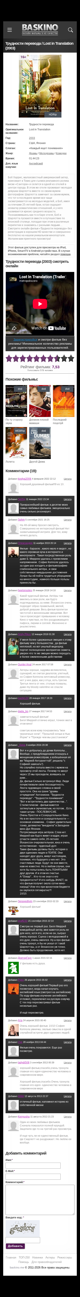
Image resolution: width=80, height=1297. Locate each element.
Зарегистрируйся (25, 339)
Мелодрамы (46, 153)
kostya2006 (24, 478)
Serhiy (21, 499)
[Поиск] (70, 30)
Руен (21, 979)
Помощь (23, 1262)
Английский (36, 163)
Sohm (21, 519)
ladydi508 (23, 1062)
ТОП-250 (24, 1257)
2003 (32, 138)
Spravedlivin (25, 901)
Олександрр (25, 543)
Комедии (61, 153)
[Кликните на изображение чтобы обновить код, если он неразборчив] (23, 1221)
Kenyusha (24, 1116)
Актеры (50, 1257)
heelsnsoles (25, 590)
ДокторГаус (25, 957)
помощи (65, 254)
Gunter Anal (25, 664)
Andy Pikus (24, 634)
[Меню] (9, 30)
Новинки (37, 1257)
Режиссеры (64, 1257)
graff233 (23, 920)
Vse (20, 1042)
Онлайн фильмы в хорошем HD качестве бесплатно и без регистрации (40, 30)
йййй (21, 1096)
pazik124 (23, 698)
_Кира (21, 744)
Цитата (67, 478)
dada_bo (23, 711)
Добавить (15, 1246)
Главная (11, 1257)
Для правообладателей (47, 1262)
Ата (20, 1020)
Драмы (33, 153)
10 (71, 358)
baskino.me (17, 1267)
